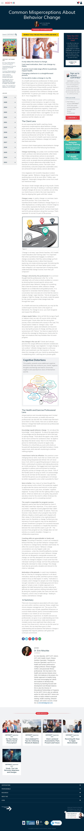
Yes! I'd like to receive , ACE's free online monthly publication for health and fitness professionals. (73, 107)
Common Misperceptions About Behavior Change (9, 71)
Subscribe (72, 117)
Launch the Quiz (72, 62)
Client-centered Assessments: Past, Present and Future (7, 76)
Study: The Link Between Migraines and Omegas (9, 86)
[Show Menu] (2, 3)
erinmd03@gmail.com (45, 703)
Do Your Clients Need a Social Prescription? (8, 63)
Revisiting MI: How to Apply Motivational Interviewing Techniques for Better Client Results (8, 81)
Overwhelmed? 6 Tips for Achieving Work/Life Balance (9, 68)
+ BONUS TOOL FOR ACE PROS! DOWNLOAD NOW (39, 35)
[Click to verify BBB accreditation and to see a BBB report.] (39, 823)
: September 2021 (42, 29)
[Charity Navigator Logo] (30, 823)
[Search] (16, 34)
